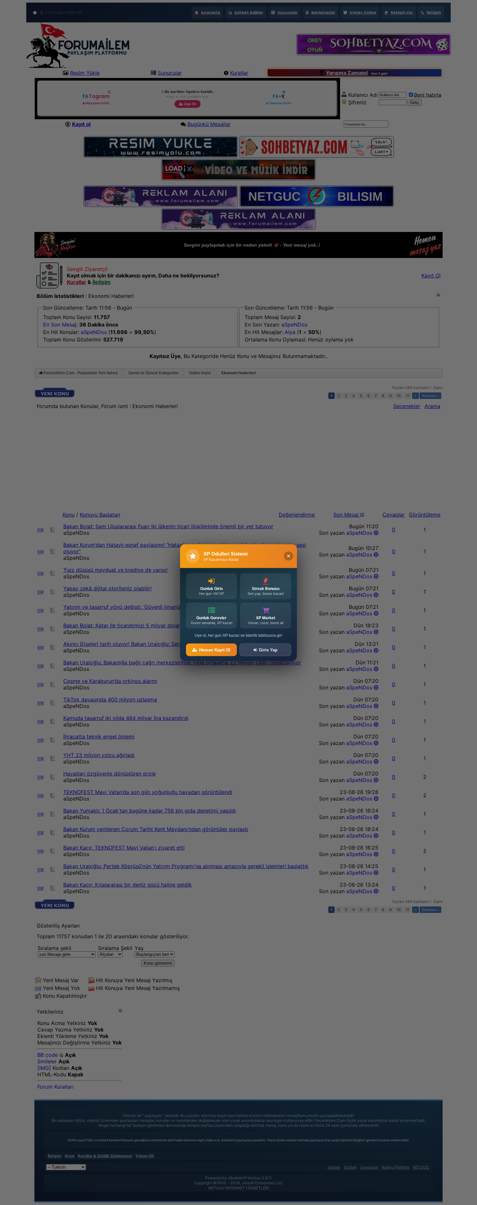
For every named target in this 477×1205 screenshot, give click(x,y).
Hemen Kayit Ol (214, 649)
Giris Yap (268, 649)
